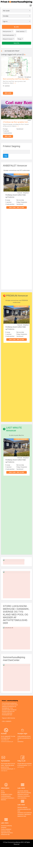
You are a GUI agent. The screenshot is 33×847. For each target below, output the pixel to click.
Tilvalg (19, 39)
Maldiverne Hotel (22, 816)
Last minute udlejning (23, 791)
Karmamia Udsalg (5, 831)
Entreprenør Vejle (5, 834)
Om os (2, 791)
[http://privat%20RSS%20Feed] (24, 54)
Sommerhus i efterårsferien (24, 814)
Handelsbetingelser (6, 796)
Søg (17, 27)
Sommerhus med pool (23, 794)
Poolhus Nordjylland (6, 829)
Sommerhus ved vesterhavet (25, 812)
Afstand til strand (7, 39)
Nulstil (16, 43)
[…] (15, 83)
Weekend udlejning (22, 807)
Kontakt (3, 792)
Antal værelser (20, 31)
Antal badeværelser (8, 35)
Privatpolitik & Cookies (6, 794)
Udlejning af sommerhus (24, 796)
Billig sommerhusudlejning (24, 792)
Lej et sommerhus (22, 798)
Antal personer (7, 31)
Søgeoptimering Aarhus (7, 832)
